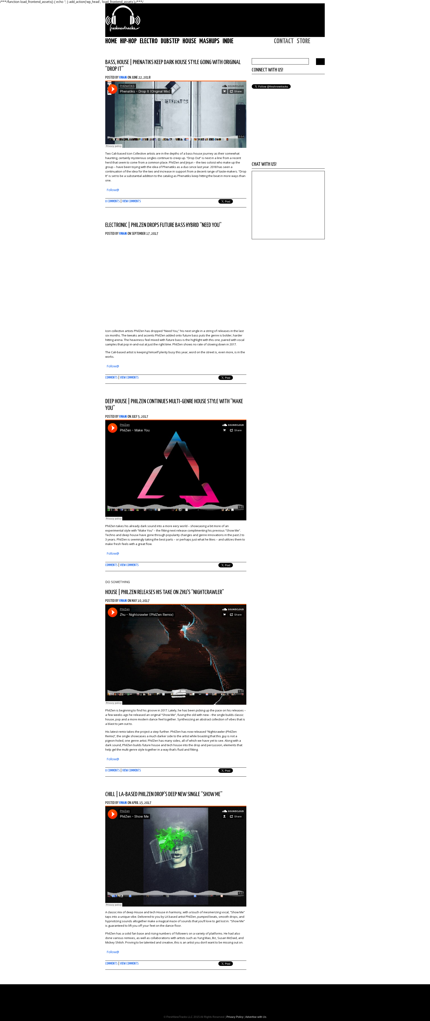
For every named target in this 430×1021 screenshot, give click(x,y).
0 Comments (112, 201)
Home (111, 41)
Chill (110, 794)
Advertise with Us (255, 1017)
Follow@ (113, 190)
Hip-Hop (128, 41)
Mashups (209, 41)
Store (303, 41)
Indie (228, 41)
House (189, 41)
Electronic (116, 225)
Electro (149, 41)
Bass (110, 62)
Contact (284, 41)
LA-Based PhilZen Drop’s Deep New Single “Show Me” (170, 794)
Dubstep (170, 41)
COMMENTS (111, 377)
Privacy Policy (234, 1017)
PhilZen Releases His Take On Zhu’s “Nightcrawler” (172, 592)
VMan (123, 78)
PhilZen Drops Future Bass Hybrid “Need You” (176, 225)
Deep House (116, 401)
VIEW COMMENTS (131, 201)
